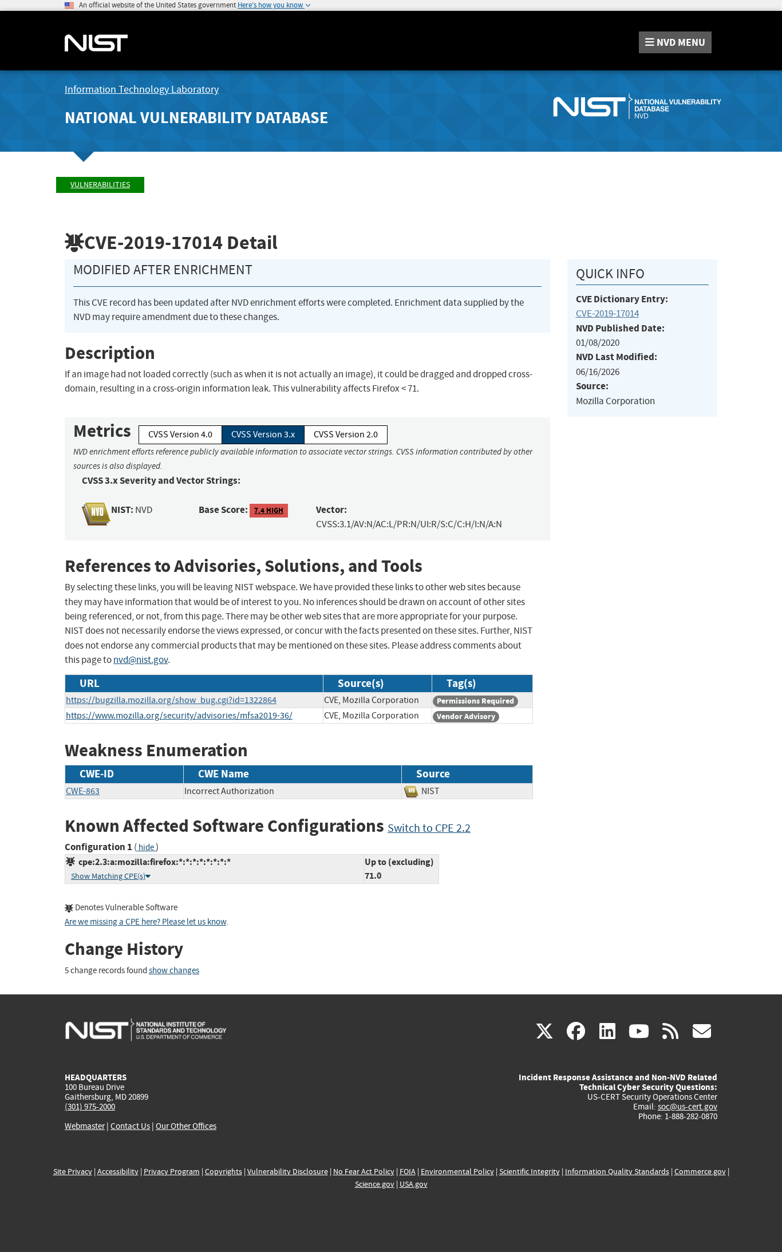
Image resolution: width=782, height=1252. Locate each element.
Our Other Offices (186, 1126)
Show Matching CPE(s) (108, 876)
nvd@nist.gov (140, 660)
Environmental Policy (457, 1171)
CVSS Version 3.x (263, 434)
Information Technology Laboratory (142, 89)
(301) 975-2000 (90, 1106)
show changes (174, 970)
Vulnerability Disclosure (287, 1171)
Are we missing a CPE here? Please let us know (145, 922)
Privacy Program (172, 1171)
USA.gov (414, 1184)
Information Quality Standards (617, 1171)
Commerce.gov (700, 1171)
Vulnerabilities (100, 184)
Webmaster (85, 1126)
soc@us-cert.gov (687, 1106)
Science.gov (374, 1184)
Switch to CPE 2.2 (429, 828)
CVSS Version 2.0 (346, 434)
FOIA (408, 1171)
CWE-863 (83, 791)
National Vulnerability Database (196, 117)
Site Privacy (72, 1171)
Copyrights (223, 1171)
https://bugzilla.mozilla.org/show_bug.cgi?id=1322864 (171, 700)
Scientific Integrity (529, 1171)
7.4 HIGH (268, 510)
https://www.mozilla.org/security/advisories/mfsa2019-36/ (179, 715)
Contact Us (130, 1126)
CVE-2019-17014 (607, 313)
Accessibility (118, 1171)
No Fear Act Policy (363, 1171)
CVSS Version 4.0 (180, 434)
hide (146, 847)
